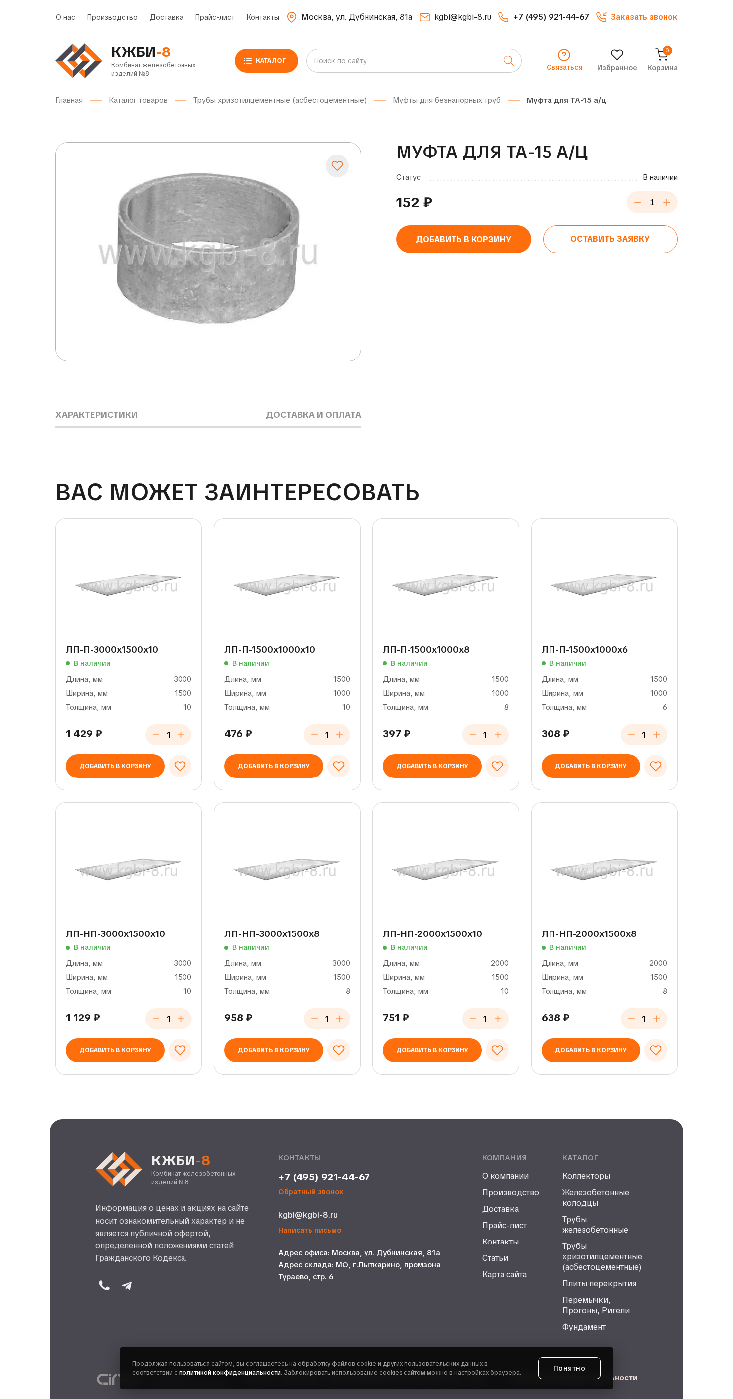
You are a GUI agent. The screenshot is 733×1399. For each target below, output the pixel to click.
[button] (637, 17)
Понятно (569, 1368)
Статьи (495, 1258)
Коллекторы (586, 1176)
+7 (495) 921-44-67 (324, 1177)
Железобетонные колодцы (595, 1198)
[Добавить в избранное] (337, 166)
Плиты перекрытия (599, 1284)
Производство (112, 17)
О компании (505, 1176)
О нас (65, 17)
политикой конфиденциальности (230, 1373)
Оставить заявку (610, 239)
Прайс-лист (215, 17)
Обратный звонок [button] (311, 1192)
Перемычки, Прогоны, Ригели (596, 1305)
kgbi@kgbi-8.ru (308, 1215)
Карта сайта (504, 1275)
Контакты (263, 17)
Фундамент (584, 1327)
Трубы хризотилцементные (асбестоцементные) (600, 1257)
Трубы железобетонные (595, 1225)
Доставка (166, 17)
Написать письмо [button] (309, 1230)
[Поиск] (508, 60)
